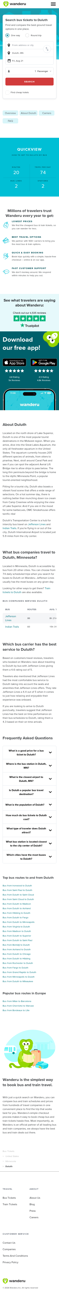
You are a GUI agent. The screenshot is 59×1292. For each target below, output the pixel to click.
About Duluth (28, 113)
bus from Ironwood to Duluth (17, 885)
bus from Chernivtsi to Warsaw (18, 1005)
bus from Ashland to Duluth (17, 949)
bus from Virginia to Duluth (16, 926)
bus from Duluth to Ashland (17, 908)
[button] (53, 4)
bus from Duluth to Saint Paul (17, 940)
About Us (35, 1197)
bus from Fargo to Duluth (15, 967)
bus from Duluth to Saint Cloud (18, 894)
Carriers (46, 113)
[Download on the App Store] (14, 362)
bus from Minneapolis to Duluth (19, 976)
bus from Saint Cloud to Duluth (18, 899)
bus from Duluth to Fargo (15, 917)
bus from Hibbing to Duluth (16, 913)
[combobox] (29, 45)
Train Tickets (10, 1204)
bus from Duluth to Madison (17, 903)
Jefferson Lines (37, 524)
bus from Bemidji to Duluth (16, 945)
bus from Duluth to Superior (17, 935)
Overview (10, 113)
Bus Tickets (8, 1151)
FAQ (10, 120)
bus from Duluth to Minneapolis (19, 922)
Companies (9, 1249)
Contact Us (9, 1242)
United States (12, 1156)
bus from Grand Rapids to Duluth (19, 972)
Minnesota (10, 1161)
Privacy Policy (10, 1262)
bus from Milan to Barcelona (17, 1001)
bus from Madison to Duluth (17, 931)
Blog (32, 1204)
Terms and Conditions (15, 1255)
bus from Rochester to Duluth (18, 963)
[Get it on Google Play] (43, 362)
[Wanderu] (14, 4)
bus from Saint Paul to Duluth (17, 890)
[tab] (15, 37)
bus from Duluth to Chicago (17, 954)
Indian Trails (9, 528)
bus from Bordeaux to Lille (16, 1010)
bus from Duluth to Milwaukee (18, 981)
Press (33, 1210)
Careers (34, 1217)
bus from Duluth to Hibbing (16, 958)
